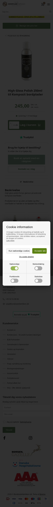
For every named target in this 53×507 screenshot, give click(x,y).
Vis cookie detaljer (26, 257)
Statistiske (38, 277)
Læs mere (10, 241)
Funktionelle (14, 277)
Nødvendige (14, 264)
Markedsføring (38, 264)
